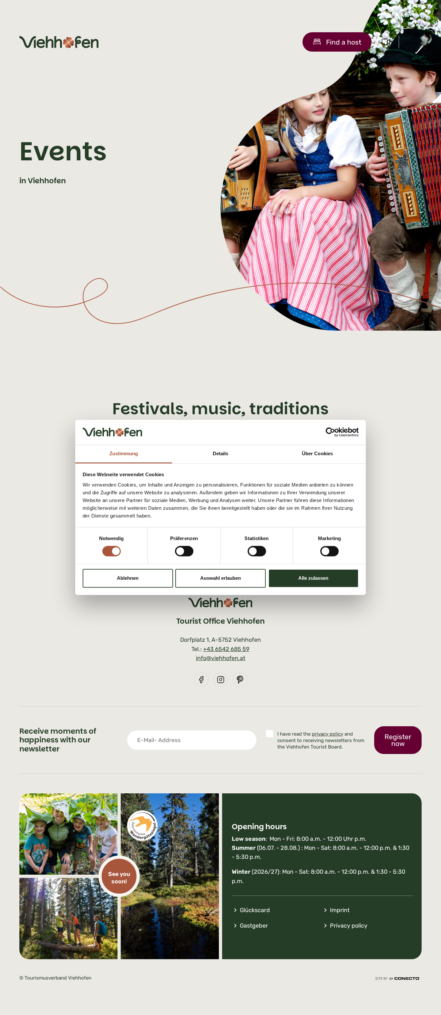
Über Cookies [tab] (317, 453)
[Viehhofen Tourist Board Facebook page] (201, 679)
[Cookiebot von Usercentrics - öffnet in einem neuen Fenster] (330, 432)
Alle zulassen (313, 578)
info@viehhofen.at (220, 658)
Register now (398, 740)
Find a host (343, 42)
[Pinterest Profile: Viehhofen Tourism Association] (240, 679)
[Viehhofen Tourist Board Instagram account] (220, 679)
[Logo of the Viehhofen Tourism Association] (58, 42)
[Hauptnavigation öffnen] (412, 42)
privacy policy (327, 734)
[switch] (184, 551)
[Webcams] (385, 41)
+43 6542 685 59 (226, 649)
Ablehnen (127, 578)
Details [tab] (221, 453)
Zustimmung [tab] (123, 453)
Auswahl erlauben (220, 578)
